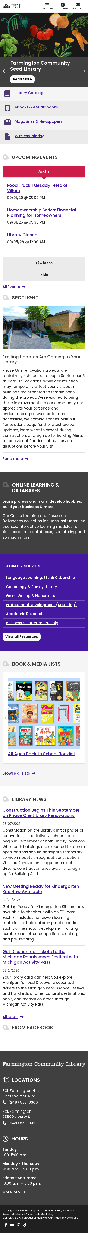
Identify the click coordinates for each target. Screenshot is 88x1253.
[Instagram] (18, 1225)
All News (10, 1016)
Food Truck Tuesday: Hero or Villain (37, 188)
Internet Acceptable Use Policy (34, 1214)
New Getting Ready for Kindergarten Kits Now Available (41, 889)
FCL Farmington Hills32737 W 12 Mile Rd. (21, 1093)
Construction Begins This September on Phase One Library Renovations (41, 812)
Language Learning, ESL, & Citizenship (40, 577)
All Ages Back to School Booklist (41, 754)
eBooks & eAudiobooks (36, 107)
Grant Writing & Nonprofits (30, 595)
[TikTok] (25, 1225)
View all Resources (21, 636)
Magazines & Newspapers (38, 121)
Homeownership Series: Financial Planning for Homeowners (41, 212)
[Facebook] (6, 1225)
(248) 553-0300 (23, 1102)
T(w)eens (44, 262)
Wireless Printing (30, 135)
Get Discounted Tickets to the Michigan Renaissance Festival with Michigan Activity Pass (40, 957)
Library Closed (22, 235)
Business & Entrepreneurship (32, 622)
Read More (22, 79)
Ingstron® (60, 1217)
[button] (4, 71)
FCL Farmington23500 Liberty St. (17, 1114)
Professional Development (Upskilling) (41, 604)
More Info (11, 1192)
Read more (13, 458)
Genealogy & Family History (31, 586)
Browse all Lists (16, 773)
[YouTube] (12, 1225)
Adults (44, 171)
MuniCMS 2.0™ (11, 1217)
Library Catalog (29, 92)
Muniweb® (43, 1217)
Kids (44, 274)
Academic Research (25, 613)
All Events (11, 286)
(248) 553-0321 (22, 1123)
